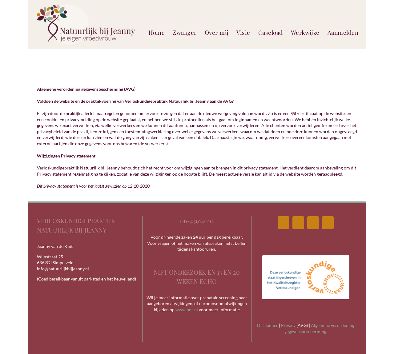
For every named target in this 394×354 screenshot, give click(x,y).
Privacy (288, 325)
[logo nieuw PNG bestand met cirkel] (86, 6)
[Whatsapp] (328, 222)
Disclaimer (267, 325)
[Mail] (298, 222)
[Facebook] (283, 222)
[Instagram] (313, 222)
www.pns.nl (186, 309)
